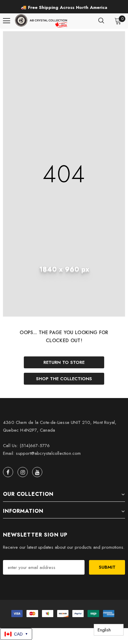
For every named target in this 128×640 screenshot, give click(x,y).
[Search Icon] (101, 21)
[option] (64, 7)
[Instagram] (23, 472)
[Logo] (41, 21)
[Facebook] (8, 472)
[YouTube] (37, 472)
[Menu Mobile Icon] (6, 20)
